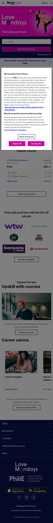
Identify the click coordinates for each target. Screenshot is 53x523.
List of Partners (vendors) (15, 130)
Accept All (36, 143)
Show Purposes (26, 136)
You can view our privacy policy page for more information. (24, 108)
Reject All (17, 143)
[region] (26, 109)
